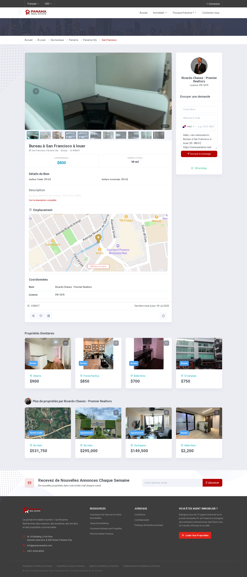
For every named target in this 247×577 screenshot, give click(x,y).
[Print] (48, 316)
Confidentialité (141, 520)
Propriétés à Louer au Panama (71, 566)
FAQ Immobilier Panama (101, 533)
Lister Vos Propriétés (197, 535)
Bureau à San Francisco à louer (57, 146)
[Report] (163, 316)
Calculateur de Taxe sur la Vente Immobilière (105, 516)
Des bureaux (57, 40)
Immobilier (159, 12)
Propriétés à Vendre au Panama (37, 566)
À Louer (41, 40)
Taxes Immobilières (99, 523)
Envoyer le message (200, 154)
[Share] (33, 316)
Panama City (90, 40)
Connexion (214, 4)
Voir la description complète (42, 200)
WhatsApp (200, 168)
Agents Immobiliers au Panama (104, 566)
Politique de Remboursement (148, 525)
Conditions (139, 514)
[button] (36, 91)
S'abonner (212, 482)
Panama (73, 40)
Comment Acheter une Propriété (106, 528)
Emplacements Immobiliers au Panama (141, 566)
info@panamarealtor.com (39, 545)
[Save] (40, 316)
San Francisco (109, 40)
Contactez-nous (210, 12)
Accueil (143, 12)
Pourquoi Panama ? (183, 12)
